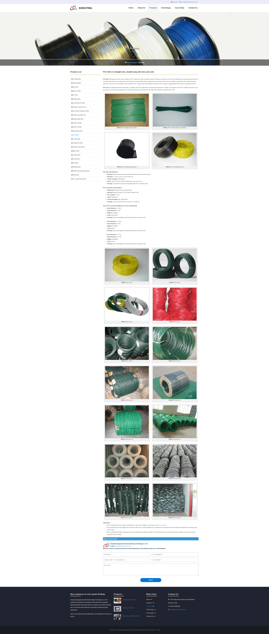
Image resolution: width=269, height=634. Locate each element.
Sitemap (175, 2)
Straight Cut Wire (78, 143)
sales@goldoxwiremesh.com (189, 2)
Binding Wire (76, 99)
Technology (166, 8)
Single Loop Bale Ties (79, 115)
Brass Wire (76, 151)
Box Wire (75, 87)
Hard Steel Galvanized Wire (81, 111)
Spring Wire (76, 159)
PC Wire (75, 95)
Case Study (179, 8)
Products (153, 8)
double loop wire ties (161, 525)
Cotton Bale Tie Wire (79, 103)
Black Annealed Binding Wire (81, 171)
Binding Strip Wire (78, 119)
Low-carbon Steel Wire (79, 179)
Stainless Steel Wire (79, 147)
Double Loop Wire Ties (79, 107)
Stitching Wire (77, 83)
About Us (141, 8)
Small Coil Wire (77, 123)
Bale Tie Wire (77, 91)
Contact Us (193, 8)
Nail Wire (75, 163)
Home (131, 8)
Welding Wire (77, 167)
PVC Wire (76, 135)
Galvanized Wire (78, 131)
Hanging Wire (77, 79)
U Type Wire (76, 139)
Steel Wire (76, 175)
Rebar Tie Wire (77, 127)
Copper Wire (76, 155)
